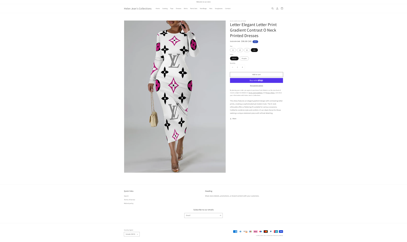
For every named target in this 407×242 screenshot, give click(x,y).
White (234, 58)
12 (233, 50)
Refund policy (128, 203)
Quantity (232, 63)
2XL (254, 50)
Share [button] (234, 119)
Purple (244, 58)
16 (247, 50)
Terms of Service (129, 200)
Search (126, 196)
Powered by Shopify (278, 235)
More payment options (256, 85)
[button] (272, 8)
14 (240, 50)
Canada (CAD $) (130, 234)
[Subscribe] (220, 215)
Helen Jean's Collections (266, 235)
